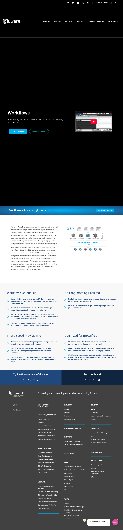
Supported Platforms (45, 426)
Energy (66, 409)
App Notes (68, 473)
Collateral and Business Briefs (74, 470)
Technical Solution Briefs (72, 467)
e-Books (67, 483)
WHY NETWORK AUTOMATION (43, 405)
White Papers (69, 480)
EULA (92, 477)
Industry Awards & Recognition (101, 416)
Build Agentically (43, 508)
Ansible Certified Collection (47, 429)
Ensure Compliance (44, 498)
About (93, 409)
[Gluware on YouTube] (88, 3)
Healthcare (68, 416)
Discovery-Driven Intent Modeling (46, 487)
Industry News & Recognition (100, 433)
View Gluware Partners (72, 441)
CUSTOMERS (69, 454)
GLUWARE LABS (96, 452)
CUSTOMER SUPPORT (102, 3)
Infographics (68, 486)
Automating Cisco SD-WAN (47, 439)
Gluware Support (96, 465)
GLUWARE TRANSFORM (72, 428)
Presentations (69, 476)
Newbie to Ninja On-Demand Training (73, 511)
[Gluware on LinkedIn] (73, 3)
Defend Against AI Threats (47, 505)
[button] (116, 3)
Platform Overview (44, 419)
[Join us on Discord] (68, 3)
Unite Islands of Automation (47, 502)
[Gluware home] (17, 394)
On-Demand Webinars (71, 516)
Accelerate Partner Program (73, 444)
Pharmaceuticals (70, 419)
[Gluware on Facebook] (78, 3)
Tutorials (67, 519)
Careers (93, 419)
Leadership (94, 413)
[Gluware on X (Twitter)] (83, 3)
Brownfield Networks (45, 453)
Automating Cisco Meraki (46, 436)
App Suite (41, 423)
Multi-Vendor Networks (46, 463)
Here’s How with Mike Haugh (74, 507)
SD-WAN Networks (44, 466)
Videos (66, 503)
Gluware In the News (98, 439)
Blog (65, 490)
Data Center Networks (45, 459)
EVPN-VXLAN (42, 473)
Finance (67, 413)
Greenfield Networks (45, 456)
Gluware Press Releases (99, 443)
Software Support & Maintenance (97, 472)
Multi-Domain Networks (46, 469)
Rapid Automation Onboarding (48, 492)
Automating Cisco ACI (45, 432)
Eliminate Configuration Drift (47, 495)
